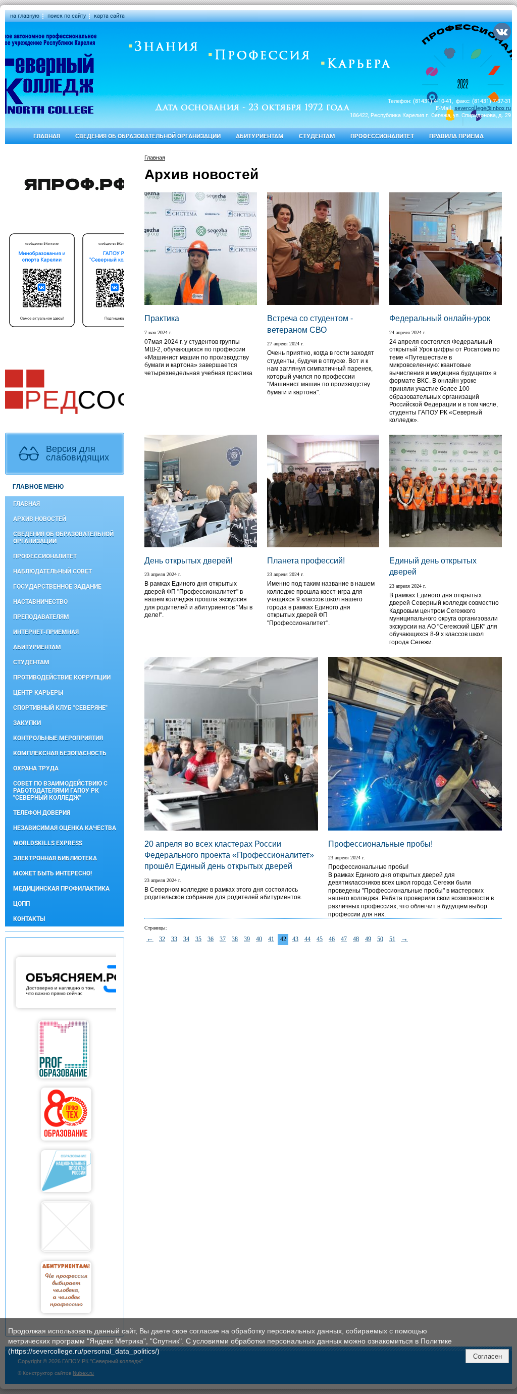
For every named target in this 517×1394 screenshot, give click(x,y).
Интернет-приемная (46, 632)
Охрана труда (36, 768)
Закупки (27, 723)
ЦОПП (21, 903)
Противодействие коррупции (62, 677)
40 (259, 939)
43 (295, 939)
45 (320, 939)
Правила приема (456, 136)
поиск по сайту (66, 16)
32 (162, 939)
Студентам (317, 136)
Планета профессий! (306, 560)
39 (247, 939)
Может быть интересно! (52, 873)
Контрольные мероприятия (58, 738)
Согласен (487, 1356)
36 (211, 939)
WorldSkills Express (47, 843)
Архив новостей (39, 519)
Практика (161, 318)
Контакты (29, 918)
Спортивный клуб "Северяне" (60, 707)
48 (356, 939)
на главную (24, 16)
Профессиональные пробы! (380, 844)
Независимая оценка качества (64, 828)
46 (332, 939)
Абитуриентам (260, 136)
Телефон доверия (41, 812)
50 (380, 939)
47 (344, 939)
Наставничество (40, 601)
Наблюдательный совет (52, 571)
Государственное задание (57, 586)
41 (271, 939)
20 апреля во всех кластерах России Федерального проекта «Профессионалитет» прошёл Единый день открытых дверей (229, 855)
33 (174, 939)
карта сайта (109, 16)
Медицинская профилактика (61, 888)
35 (198, 939)
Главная (46, 136)
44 (307, 939)
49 (368, 939)
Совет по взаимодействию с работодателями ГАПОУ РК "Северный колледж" (60, 790)
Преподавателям (41, 617)
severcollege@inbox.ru (482, 108)
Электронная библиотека (55, 858)
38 (235, 939)
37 (223, 939)
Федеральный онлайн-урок (439, 318)
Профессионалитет (382, 136)
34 (186, 939)
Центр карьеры (38, 692)
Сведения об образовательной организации (148, 136)
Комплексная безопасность (60, 753)
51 (392, 939)
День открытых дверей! (188, 560)
